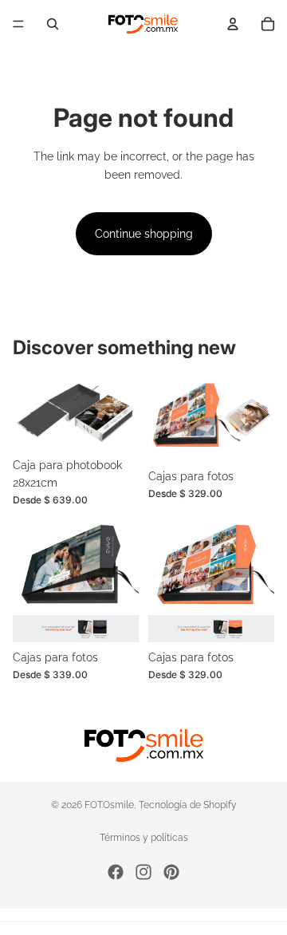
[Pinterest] (171, 872)
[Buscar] (52, 23)
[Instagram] (143, 872)
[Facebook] (115, 872)
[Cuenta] (232, 23)
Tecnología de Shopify (188, 805)
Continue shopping (144, 233)
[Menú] (18, 24)
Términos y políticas (144, 837)
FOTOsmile (109, 805)
